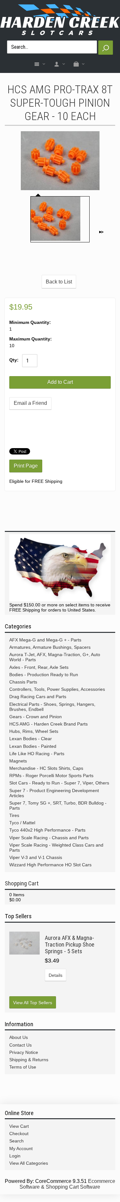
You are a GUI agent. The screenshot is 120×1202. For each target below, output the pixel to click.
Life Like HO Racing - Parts (36, 753)
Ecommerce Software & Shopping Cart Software (67, 1184)
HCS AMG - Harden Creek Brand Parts (48, 723)
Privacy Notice (23, 1052)
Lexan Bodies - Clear (30, 738)
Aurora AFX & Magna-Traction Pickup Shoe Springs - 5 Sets (69, 944)
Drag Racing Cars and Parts (37, 696)
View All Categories (28, 1163)
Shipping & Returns (28, 1059)
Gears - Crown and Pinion (35, 716)
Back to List (59, 281)
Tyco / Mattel (22, 822)
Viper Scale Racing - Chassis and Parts (49, 837)
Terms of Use (22, 1067)
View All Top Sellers (32, 1002)
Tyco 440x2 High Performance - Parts (47, 830)
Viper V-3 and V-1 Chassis (35, 857)
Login (14, 1155)
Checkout (18, 1133)
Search (16, 1140)
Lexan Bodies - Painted (32, 746)
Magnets (18, 760)
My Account (21, 1148)
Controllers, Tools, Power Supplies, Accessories (57, 689)
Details (55, 975)
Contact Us (20, 1045)
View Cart (19, 1126)
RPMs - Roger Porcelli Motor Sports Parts (51, 775)
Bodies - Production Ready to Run (43, 674)
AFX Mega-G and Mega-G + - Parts (45, 639)
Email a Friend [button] (30, 403)
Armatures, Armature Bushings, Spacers (50, 647)
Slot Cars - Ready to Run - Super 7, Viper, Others (59, 782)
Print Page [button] (26, 466)
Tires (14, 815)
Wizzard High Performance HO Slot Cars (50, 864)
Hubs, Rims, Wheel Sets (33, 731)
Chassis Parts (23, 681)
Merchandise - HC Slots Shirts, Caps (46, 768)
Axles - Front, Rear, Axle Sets (38, 667)
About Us (18, 1037)
